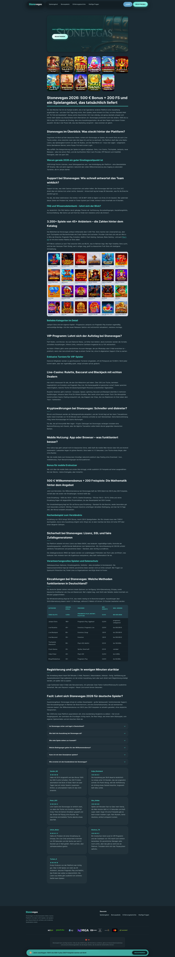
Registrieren (140, 4)
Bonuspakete (65, 4)
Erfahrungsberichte (79, 4)
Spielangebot (53, 4)
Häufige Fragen (94, 4)
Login (128, 4)
